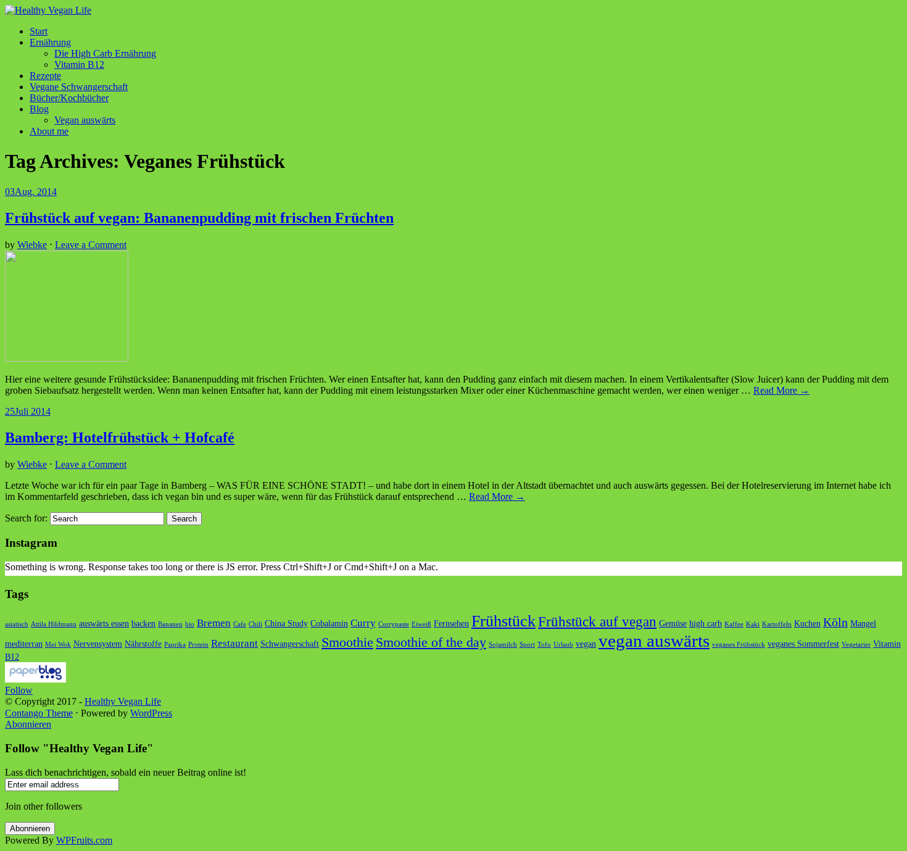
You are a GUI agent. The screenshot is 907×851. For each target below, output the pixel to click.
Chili (255, 624)
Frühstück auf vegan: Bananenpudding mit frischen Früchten (199, 218)
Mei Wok (58, 644)
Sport (527, 644)
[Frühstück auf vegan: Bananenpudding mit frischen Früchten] (66, 358)
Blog (39, 109)
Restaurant (234, 643)
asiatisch (16, 624)
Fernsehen (451, 623)
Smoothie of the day (431, 642)
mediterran (24, 644)
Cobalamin (329, 623)
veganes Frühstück (738, 644)
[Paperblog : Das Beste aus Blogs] (35, 679)
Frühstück (503, 621)
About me (49, 131)
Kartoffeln (777, 624)
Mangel (863, 623)
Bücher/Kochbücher (69, 98)
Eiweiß (421, 624)
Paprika (175, 644)
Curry (363, 623)
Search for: (26, 518)
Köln (835, 622)
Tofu (544, 644)
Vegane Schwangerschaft (79, 86)
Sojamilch (503, 644)
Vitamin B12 (79, 64)
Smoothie (347, 642)
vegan (586, 644)
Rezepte (45, 75)
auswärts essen (104, 623)
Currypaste (393, 624)
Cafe (239, 624)
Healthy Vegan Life (123, 701)
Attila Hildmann (54, 624)
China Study (286, 623)
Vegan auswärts (84, 120)
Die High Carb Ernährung (105, 53)
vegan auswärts (654, 640)
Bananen (170, 624)
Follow (19, 690)
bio (189, 624)
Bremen (214, 623)
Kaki (753, 624)
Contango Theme (39, 713)
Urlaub (563, 644)
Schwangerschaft (289, 644)
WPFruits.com (84, 840)
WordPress (151, 713)
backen (143, 623)
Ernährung (50, 42)
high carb (705, 623)
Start (39, 31)
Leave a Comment (90, 244)
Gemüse (673, 623)
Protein (198, 644)
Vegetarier (856, 644)
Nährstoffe (143, 644)
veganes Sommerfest (803, 644)
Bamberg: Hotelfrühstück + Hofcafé (119, 438)
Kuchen (807, 623)
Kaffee (733, 624)
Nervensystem (97, 644)
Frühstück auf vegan (597, 621)
